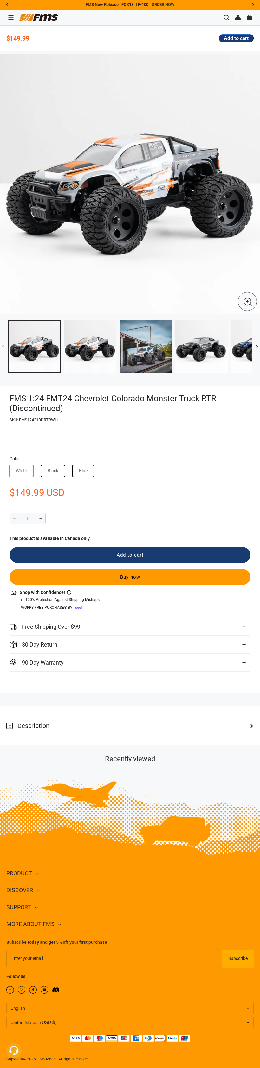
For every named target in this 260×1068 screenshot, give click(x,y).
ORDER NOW (163, 4)
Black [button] (53, 470)
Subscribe (238, 958)
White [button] (21, 470)
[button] (10, 17)
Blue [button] (83, 470)
